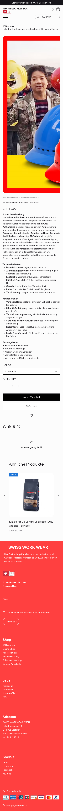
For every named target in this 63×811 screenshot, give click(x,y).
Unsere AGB (9, 693)
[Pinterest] (14, 427)
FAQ (5, 697)
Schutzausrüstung (12, 660)
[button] (58, 9)
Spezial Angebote (12, 663)
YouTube (7, 773)
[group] (31, 505)
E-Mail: (6, 599)
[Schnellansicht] (31, 495)
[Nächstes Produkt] (59, 495)
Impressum (8, 686)
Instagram (8, 766)
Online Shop (9, 648)
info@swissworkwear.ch (15, 733)
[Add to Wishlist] (32, 415)
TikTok (6, 762)
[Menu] (5, 17)
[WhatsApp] (5, 427)
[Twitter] (19, 427)
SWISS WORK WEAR (28, 547)
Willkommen (9, 645)
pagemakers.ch (19, 805)
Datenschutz (9, 689)
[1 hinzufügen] (19, 386)
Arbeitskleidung (11, 656)
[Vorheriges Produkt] (4, 495)
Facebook (7, 770)
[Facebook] (9, 427)
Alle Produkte (10, 652)
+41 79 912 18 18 (11, 737)
